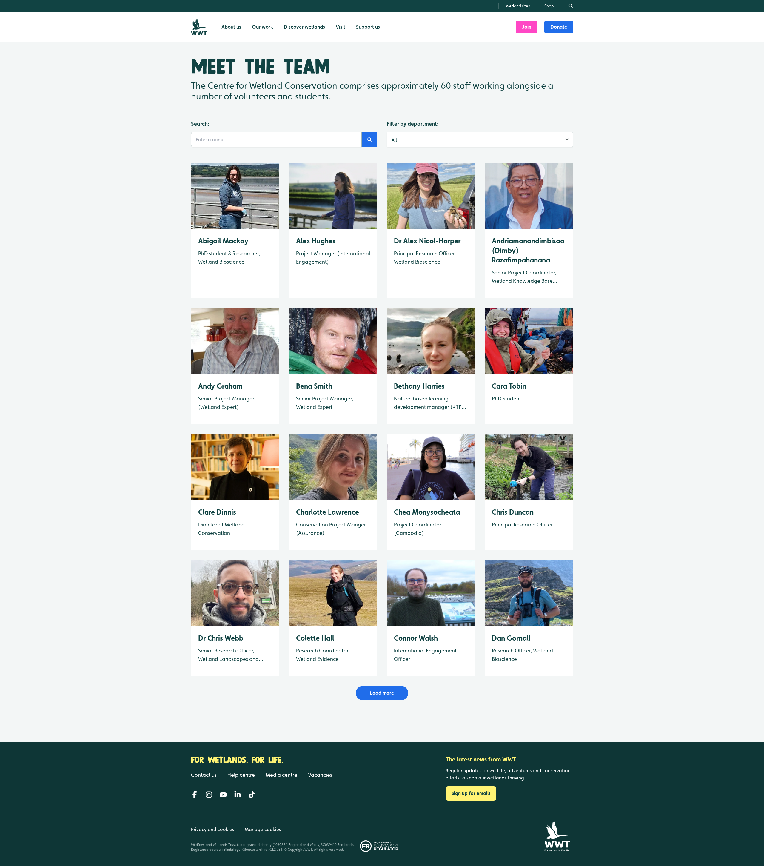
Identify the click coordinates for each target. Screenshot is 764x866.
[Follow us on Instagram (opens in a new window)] (208, 794)
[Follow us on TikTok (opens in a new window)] (251, 794)
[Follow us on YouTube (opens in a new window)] (223, 794)
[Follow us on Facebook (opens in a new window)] (194, 794)
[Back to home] (557, 836)
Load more (382, 693)
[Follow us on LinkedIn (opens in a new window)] (237, 794)
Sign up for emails (471, 793)
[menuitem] (526, 27)
